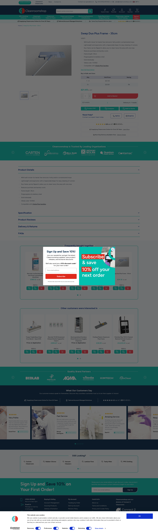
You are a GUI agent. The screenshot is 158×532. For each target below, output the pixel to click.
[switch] (56, 528)
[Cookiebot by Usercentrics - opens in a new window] (15, 528)
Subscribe (61, 276)
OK (140, 516)
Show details (99, 528)
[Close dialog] (112, 249)
